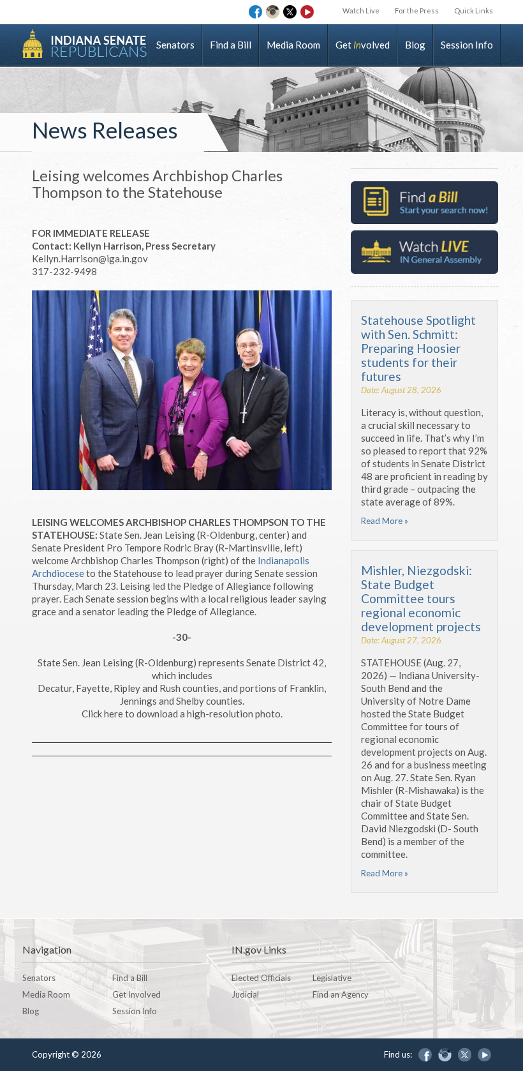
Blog (415, 44)
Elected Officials (261, 978)
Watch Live (361, 10)
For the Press (417, 10)
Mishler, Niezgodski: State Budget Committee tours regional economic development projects (421, 598)
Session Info (467, 44)
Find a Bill (230, 44)
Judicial (245, 994)
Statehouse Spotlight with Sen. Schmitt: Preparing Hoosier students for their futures (418, 348)
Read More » (384, 521)
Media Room (293, 44)
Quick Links (473, 10)
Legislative (332, 978)
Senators (175, 44)
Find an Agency (341, 994)
